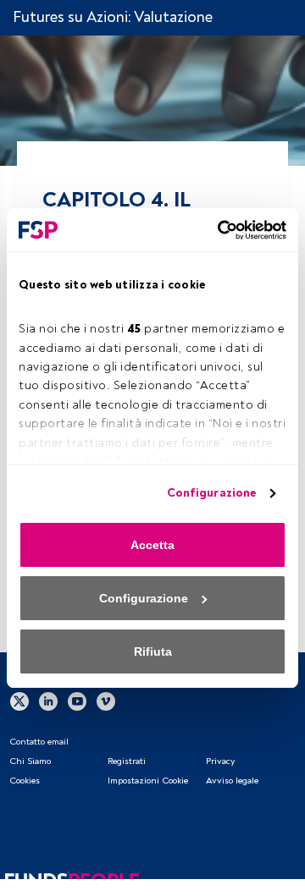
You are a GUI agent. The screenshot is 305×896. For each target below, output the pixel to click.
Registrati (127, 761)
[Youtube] (77, 701)
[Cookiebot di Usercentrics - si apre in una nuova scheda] (216, 230)
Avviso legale (232, 780)
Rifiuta (153, 651)
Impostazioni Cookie (148, 780)
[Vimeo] (106, 701)
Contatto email (39, 741)
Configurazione (211, 493)
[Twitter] (19, 701)
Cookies (24, 780)
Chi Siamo (30, 761)
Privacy (220, 761)
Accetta (152, 545)
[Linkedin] (48, 701)
